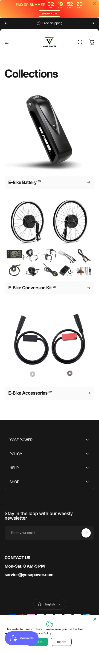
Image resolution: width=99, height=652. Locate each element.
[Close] (95, 619)
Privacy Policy (42, 633)
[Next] (92, 23)
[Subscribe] (86, 533)
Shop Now (49, 13)
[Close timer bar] (94, 4)
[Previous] (6, 23)
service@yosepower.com (29, 574)
